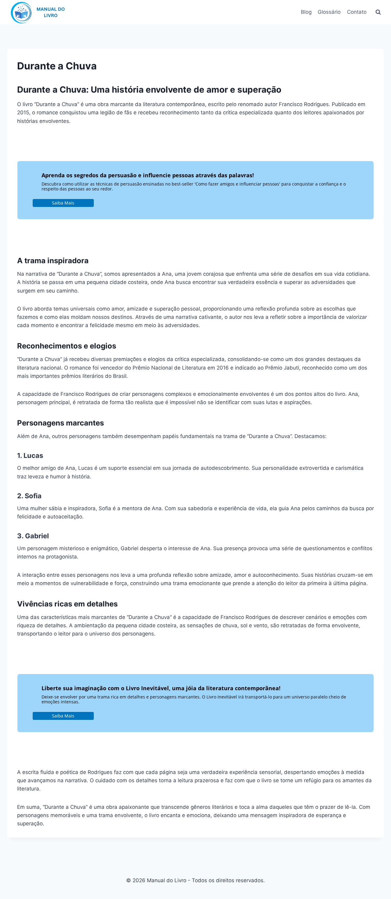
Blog (306, 12)
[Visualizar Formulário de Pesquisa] (378, 12)
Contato (357, 12)
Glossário (329, 12)
